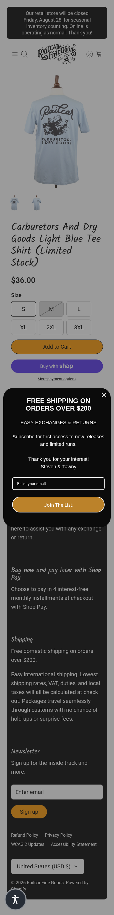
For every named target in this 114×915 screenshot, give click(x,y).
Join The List (58, 504)
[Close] (104, 394)
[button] (15, 899)
